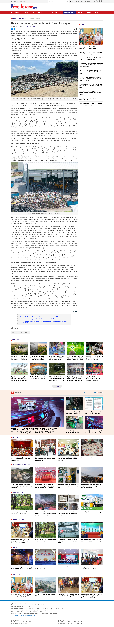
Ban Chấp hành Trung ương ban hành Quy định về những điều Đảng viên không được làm (21, 458)
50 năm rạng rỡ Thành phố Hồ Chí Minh (92, 457)
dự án (13, 332)
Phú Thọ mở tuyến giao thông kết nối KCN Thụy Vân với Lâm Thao (40, 319)
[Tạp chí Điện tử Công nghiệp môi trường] (24, 6)
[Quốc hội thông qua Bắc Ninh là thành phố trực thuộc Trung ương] (45, 585)
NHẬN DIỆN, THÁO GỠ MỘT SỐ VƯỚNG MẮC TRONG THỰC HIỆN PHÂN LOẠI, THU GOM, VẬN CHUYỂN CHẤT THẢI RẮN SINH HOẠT (74, 412)
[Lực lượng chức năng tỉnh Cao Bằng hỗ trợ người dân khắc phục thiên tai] (68, 585)
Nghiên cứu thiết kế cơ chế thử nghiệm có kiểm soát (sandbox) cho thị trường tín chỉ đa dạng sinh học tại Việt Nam (57, 378)
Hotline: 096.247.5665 (77, 1)
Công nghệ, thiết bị (43, 12)
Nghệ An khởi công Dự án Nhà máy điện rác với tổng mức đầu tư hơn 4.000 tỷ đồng (90, 71)
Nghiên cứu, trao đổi (69, 12)
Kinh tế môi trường (56, 12)
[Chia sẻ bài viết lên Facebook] (12, 29)
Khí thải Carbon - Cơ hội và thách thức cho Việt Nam (38, 377)
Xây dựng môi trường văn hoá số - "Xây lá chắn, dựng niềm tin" (90, 567)
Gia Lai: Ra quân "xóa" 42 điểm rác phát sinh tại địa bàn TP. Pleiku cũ (21, 512)
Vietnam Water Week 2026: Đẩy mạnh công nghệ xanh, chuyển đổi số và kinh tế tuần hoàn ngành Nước (91, 64)
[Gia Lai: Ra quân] (22, 502)
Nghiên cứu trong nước (36, 18)
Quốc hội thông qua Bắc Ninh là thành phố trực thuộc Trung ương (90, 53)
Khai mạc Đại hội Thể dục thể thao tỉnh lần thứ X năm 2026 (90, 98)
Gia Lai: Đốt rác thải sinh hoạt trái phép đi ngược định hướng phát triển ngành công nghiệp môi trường (45, 513)
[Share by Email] (74, 29)
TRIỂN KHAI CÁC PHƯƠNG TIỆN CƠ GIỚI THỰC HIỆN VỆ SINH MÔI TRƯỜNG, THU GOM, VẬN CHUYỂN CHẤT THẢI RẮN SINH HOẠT (35, 431)
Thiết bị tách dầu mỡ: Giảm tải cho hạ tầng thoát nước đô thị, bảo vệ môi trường (68, 513)
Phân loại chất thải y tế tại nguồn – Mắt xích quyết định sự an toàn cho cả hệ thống (68, 486)
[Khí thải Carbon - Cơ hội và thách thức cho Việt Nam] (38, 369)
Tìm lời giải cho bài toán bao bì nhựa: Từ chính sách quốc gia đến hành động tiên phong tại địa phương (56, 358)
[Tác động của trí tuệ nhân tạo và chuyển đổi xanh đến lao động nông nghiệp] (19, 348)
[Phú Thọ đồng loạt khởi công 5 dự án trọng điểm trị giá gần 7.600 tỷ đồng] (92, 530)
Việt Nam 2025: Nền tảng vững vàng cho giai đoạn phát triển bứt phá (93, 378)
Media (96, 12)
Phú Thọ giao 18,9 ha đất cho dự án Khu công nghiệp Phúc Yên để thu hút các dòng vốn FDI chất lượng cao (43, 322)
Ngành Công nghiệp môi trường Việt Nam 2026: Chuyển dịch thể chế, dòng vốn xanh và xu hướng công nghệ (75, 378)
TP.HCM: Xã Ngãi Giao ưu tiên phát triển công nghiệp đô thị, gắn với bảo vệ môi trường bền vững (90, 78)
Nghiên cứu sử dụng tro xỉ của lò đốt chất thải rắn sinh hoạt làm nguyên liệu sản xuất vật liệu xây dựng (19, 378)
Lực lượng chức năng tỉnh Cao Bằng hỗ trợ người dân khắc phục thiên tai (91, 58)
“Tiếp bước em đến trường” (65, 567)
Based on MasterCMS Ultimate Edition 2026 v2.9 (23, 615)
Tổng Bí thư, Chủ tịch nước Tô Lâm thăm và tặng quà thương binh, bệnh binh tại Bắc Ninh (45, 458)
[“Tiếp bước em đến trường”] (68, 557)
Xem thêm (57, 386)
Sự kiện (17, 12)
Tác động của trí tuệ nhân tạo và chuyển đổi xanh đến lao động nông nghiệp (19, 358)
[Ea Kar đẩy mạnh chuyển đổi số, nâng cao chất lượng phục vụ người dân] (91, 36)
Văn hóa (80, 12)
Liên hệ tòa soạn (91, 1)
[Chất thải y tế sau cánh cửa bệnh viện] (92, 502)
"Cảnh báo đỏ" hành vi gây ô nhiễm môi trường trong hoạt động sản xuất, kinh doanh (90, 92)
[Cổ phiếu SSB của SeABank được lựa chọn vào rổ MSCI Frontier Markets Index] (68, 530)
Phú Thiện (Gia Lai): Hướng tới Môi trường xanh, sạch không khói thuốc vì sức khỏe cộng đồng (93, 431)
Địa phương (88, 12)
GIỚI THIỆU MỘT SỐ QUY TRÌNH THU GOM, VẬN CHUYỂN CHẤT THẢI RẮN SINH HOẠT (74, 431)
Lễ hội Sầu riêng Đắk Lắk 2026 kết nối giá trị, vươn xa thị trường (90, 104)
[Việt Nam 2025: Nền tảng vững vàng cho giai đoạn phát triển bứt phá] (94, 369)
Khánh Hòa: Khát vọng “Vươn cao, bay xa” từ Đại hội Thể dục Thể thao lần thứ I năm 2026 (90, 85)
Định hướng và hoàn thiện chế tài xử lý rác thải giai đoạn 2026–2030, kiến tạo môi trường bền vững (91, 486)
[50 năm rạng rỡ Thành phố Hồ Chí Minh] (92, 447)
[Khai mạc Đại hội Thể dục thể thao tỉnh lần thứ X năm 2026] (45, 557)
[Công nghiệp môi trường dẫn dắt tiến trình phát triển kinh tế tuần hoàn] (38, 348)
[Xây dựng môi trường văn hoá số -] (92, 557)
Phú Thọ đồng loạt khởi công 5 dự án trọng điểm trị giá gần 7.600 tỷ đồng (42, 316)
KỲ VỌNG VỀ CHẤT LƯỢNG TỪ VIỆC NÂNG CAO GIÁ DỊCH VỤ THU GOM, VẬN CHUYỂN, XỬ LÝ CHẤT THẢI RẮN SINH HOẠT (93, 412)
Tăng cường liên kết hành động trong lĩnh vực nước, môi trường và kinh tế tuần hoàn (68, 458)
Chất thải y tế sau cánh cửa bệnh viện (91, 512)
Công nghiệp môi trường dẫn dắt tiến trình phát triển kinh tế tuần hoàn (37, 358)
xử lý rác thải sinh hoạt (23, 332)
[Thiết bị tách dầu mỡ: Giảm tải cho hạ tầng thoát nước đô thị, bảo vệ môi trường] (68, 502)
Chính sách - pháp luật (21, 465)
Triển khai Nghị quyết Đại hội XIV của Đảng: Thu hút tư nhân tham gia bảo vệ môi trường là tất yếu (75, 358)
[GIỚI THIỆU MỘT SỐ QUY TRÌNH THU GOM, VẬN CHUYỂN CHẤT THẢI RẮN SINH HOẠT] (74, 422)
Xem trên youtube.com (90, 392)
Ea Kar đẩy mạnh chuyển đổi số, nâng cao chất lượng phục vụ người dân (90, 47)
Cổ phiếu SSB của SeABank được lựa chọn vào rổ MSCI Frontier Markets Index (67, 541)
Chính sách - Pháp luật (28, 12)
